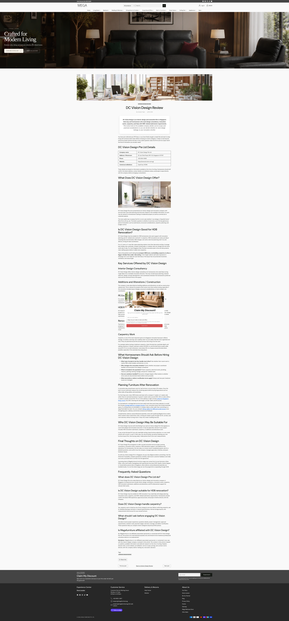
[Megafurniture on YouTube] (211, 2)
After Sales (185, 612)
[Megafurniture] (82, 6)
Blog (183, 598)
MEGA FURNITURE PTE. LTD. (87, 617)
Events (184, 604)
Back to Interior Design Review (144, 566)
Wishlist (146, 593)
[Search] (164, 5)
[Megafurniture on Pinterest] (205, 2)
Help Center (147, 590)
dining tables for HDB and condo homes (154, 409)
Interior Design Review (144, 104)
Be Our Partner (186, 596)
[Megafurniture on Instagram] (207, 2)
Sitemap (184, 606)
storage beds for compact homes (135, 405)
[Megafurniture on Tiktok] (209, 2)
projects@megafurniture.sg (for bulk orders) (123, 605)
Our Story (184, 590)
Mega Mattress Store (188, 609)
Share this (123, 559)
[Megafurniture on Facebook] (203, 2)
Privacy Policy (186, 601)
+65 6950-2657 (117, 598)
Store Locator (186, 593)
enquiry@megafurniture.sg (120, 601)
